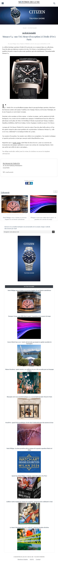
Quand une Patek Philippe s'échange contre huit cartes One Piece (29, 476)
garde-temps (17, 142)
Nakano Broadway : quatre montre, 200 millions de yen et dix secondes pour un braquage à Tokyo (29, 370)
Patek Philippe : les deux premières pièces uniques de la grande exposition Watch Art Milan (29, 449)
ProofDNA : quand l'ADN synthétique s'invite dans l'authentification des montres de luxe (29, 422)
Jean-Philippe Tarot (14, 43)
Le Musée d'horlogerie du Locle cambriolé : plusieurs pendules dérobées (29, 527)
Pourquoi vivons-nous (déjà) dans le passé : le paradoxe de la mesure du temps (43, 218)
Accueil (24, 28)
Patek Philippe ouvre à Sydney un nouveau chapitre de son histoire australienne (14, 218)
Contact (38, 559)
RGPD (32, 559)
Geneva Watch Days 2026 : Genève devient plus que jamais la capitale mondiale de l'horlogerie (29, 342)
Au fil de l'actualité (32, 28)
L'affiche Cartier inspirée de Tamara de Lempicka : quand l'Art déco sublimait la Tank (29, 501)
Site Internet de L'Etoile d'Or (11, 163)
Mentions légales (23, 559)
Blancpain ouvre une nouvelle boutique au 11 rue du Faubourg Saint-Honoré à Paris (29, 397)
